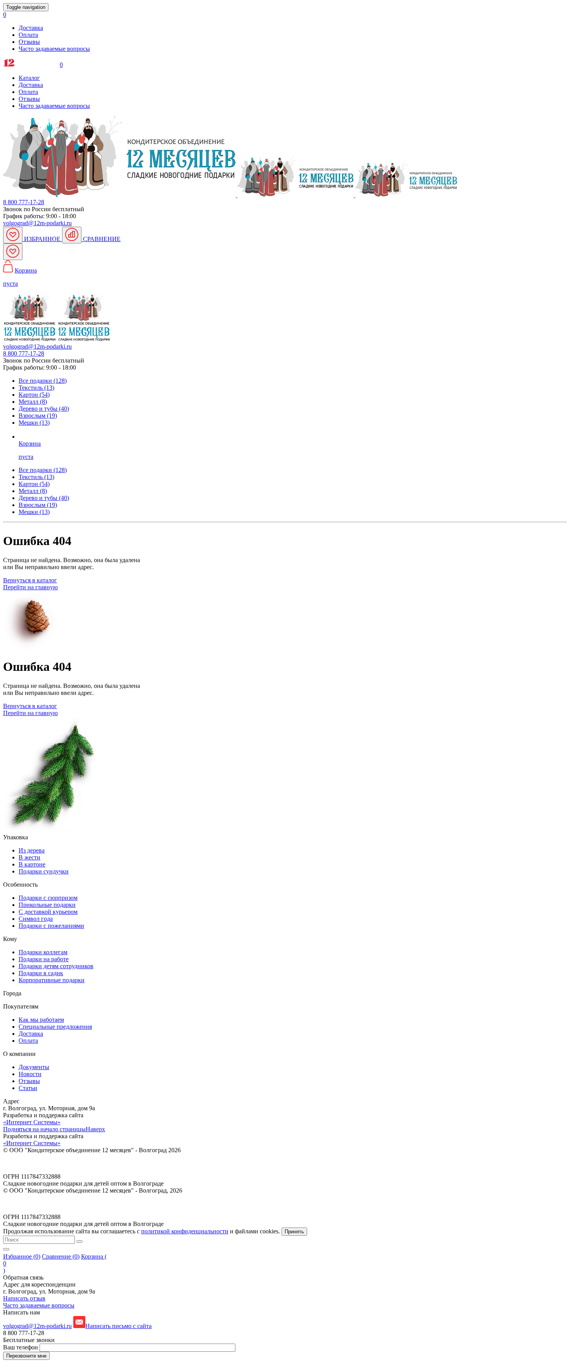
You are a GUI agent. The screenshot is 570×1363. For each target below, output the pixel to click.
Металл (33, 491)
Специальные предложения (55, 1026)
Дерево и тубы (44, 498)
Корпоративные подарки (52, 980)
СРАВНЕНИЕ (101, 239)
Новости (30, 1074)
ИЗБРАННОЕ (42, 239)
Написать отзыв (24, 1298)
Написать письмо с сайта (118, 1326)
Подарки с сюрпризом (48, 897)
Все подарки (43, 470)
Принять (294, 1232)
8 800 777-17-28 (23, 202)
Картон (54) (34, 394)
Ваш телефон (21, 1347)
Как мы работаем (41, 1019)
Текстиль (36, 477)
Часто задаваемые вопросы (54, 48)
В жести (29, 857)
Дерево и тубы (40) (44, 408)
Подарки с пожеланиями (51, 925)
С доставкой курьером (48, 911)
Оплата (28, 34)
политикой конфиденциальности (184, 1231)
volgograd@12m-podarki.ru (37, 223)
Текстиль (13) (36, 387)
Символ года (36, 918)
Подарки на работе (44, 959)
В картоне (32, 864)
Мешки (34, 512)
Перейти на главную (30, 587)
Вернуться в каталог (30, 580)
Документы (34, 1067)
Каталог (29, 78)
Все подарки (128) (43, 380)
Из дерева (32, 850)
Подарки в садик (41, 973)
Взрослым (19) (38, 415)
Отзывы (29, 41)
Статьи (28, 1088)
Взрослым (38, 505)
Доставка (31, 27)
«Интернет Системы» (31, 1122)
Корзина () (55, 1263)
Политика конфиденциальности (45, 1163)
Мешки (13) (34, 422)
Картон (34, 484)
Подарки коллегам (43, 952)
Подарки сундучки (44, 871)
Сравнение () (60, 1256)
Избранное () (21, 1256)
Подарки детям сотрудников (56, 966)
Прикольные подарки (47, 904)
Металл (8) (33, 401)
